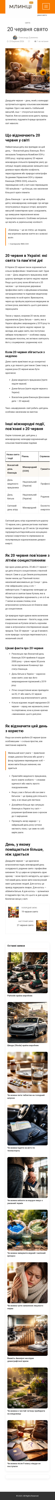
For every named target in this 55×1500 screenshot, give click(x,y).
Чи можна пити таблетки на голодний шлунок (26, 1096)
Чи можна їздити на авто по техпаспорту (21, 1149)
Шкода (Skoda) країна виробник (23, 1045)
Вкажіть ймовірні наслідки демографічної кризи (20, 1359)
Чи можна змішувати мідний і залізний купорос (26, 1254)
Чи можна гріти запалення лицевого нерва (25, 1307)
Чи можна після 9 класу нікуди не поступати (24, 1465)
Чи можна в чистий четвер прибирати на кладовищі (26, 1412)
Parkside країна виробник (19, 995)
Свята (27, 23)
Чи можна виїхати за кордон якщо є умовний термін (25, 1202)
